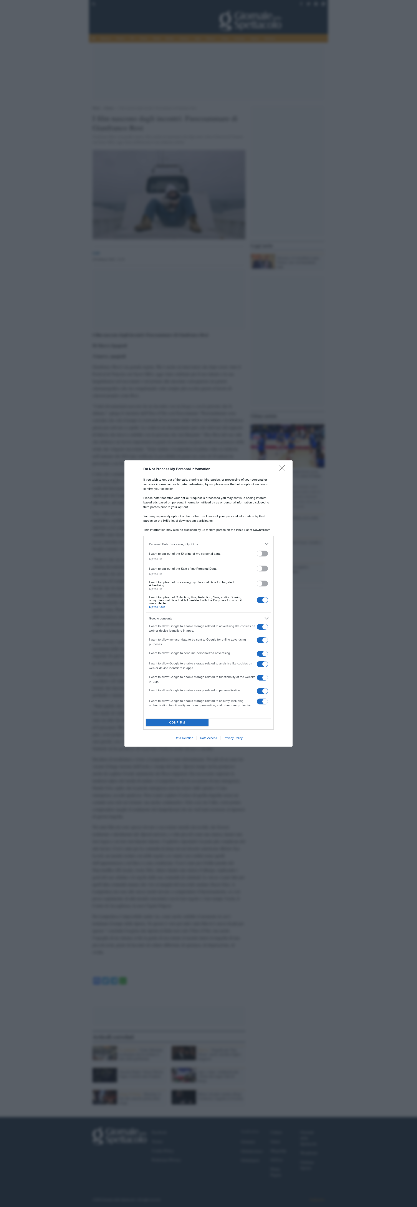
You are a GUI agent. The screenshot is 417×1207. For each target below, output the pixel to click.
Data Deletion (184, 738)
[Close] (284, 469)
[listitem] (208, 544)
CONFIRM (177, 722)
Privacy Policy (233, 738)
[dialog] (208, 603)
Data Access (208, 738)
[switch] (262, 553)
